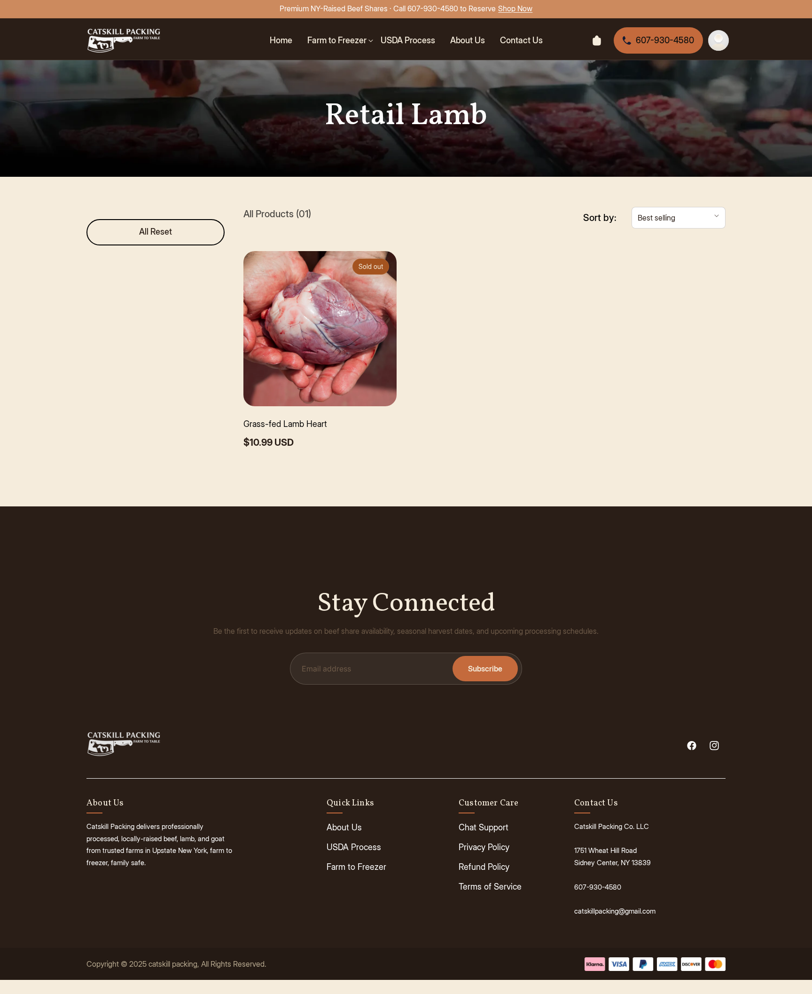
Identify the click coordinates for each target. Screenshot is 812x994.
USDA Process (354, 847)
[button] (679, 218)
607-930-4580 (665, 40)
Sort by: (600, 217)
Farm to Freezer (356, 867)
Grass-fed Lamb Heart (285, 424)
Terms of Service (490, 886)
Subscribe (485, 668)
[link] (340, 40)
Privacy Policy (484, 847)
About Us (344, 827)
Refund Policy (484, 867)
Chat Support (483, 827)
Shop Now (515, 8)
